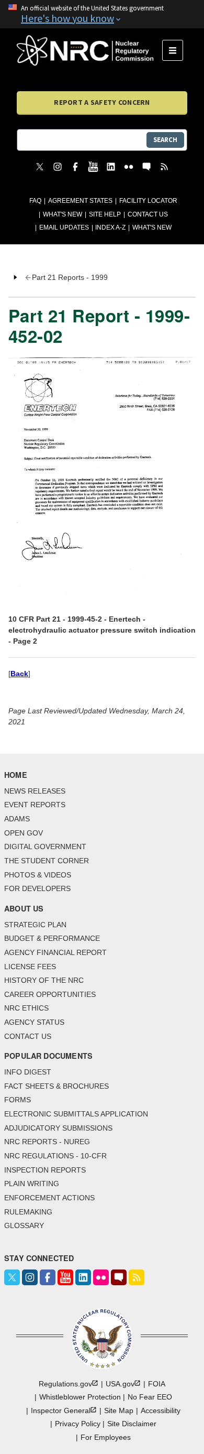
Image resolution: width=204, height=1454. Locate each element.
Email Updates (64, 227)
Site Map (118, 1410)
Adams (17, 819)
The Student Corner (46, 860)
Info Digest (27, 1072)
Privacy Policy (77, 1423)
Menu (176, 50)
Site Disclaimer (131, 1423)
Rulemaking (28, 1212)
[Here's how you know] (102, 14)
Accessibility (160, 1410)
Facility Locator (148, 200)
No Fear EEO (150, 1397)
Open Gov (23, 833)
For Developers (37, 888)
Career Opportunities (50, 994)
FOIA (156, 1384)
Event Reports (34, 804)
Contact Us (148, 214)
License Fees (30, 966)
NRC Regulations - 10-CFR (55, 1156)
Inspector (60, 1410)
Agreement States (80, 200)
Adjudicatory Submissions (58, 1128)
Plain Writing (31, 1183)
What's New (62, 214)
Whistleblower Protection (80, 1397)
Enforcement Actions (49, 1197)
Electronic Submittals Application (76, 1114)
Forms (17, 1099)
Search (165, 139)
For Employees (106, 1437)
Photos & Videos (37, 875)
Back (19, 673)
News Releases (34, 791)
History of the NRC (44, 980)
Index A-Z (110, 227)
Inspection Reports (45, 1170)
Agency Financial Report (55, 952)
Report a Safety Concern (102, 102)
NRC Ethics (26, 1008)
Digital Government (45, 846)
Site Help (105, 214)
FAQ (35, 200)
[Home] (89, 50)
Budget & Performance (52, 938)
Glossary (24, 1225)
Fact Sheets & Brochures (56, 1086)
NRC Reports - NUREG (47, 1141)
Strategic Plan (35, 924)
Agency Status (34, 1022)
